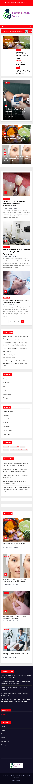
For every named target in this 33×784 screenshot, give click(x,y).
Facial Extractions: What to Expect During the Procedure (22, 64)
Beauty (18, 60)
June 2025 (6, 415)
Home (13, 780)
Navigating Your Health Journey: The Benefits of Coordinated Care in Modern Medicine (15, 112)
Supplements (8, 39)
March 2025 (6, 426)
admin (18, 116)
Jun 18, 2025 (9, 657)
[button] (28, 99)
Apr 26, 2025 (11, 116)
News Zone (26, 775)
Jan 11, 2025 (8, 304)
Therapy (5, 398)
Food (4, 386)
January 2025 (7, 434)
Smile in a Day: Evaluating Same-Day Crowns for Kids (16, 301)
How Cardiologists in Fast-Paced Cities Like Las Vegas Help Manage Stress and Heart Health (16, 363)
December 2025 (8, 411)
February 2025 (7, 430)
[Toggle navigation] (30, 26)
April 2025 (6, 422)
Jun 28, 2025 (9, 621)
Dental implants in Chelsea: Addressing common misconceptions (14, 203)
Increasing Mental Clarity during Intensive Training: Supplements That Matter (14, 45)
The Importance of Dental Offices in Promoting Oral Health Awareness (16, 252)
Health (18, 68)
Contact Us (18, 780)
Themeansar (16, 777)
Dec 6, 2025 (8, 547)
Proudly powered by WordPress (10, 775)
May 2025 (6, 419)
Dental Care (6, 198)
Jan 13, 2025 (9, 256)
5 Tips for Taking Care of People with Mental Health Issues (23, 71)
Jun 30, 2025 (9, 584)
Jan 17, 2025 (8, 208)
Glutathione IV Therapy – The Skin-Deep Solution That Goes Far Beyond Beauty (22, 55)
